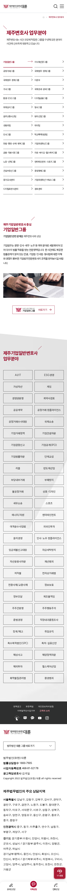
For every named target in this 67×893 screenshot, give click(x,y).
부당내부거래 (18, 480)
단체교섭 (49, 456)
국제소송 (49, 421)
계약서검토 (49, 398)
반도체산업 (49, 468)
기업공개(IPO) (49, 445)
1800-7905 (26, 763)
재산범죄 (49, 561)
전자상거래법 (49, 573)
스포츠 (49, 503)
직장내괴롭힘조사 (49, 619)
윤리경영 (17, 538)
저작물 (17, 573)
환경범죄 (49, 678)
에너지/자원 (18, 515)
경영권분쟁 (18, 398)
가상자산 (17, 386)
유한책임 (30, 706)
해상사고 (17, 654)
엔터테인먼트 (49, 515)
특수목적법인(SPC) (18, 643)
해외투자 (17, 666)
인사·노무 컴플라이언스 (49, 538)
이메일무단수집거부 (26, 710)
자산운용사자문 (18, 561)
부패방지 (49, 480)
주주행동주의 (49, 608)
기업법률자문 (18, 456)
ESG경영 (49, 375)
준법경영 (17, 619)
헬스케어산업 (49, 666)
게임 (49, 386)
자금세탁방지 (49, 550)
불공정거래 (18, 491)
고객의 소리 (45, 710)
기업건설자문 (49, 433)
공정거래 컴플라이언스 (49, 410)
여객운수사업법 (18, 526)
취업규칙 (49, 631)
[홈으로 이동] (44, 17)
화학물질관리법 (18, 678)
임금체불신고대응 (18, 550)
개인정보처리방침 (46, 706)
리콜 (18, 468)
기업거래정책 (18, 433)
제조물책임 (49, 596)
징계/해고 (18, 631)
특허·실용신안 (49, 643)
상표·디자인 (49, 491)
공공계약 (17, 410)
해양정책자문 (49, 654)
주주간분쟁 (18, 608)
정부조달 (17, 596)
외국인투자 (49, 526)
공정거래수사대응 (18, 421)
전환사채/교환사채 (18, 584)
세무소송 (17, 503)
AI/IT (18, 375)
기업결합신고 (18, 445)
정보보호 (49, 584)
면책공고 (17, 706)
